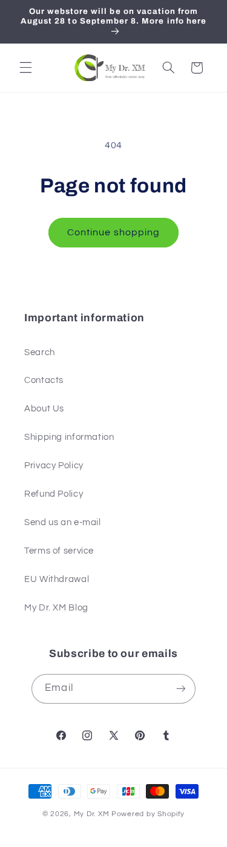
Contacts (44, 380)
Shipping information (69, 437)
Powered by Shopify (148, 814)
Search (39, 352)
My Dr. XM (92, 814)
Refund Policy (53, 494)
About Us (44, 408)
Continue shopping (113, 232)
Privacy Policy (54, 465)
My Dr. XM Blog (56, 607)
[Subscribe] (180, 689)
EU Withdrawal (56, 579)
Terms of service (59, 550)
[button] (25, 68)
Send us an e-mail (62, 522)
